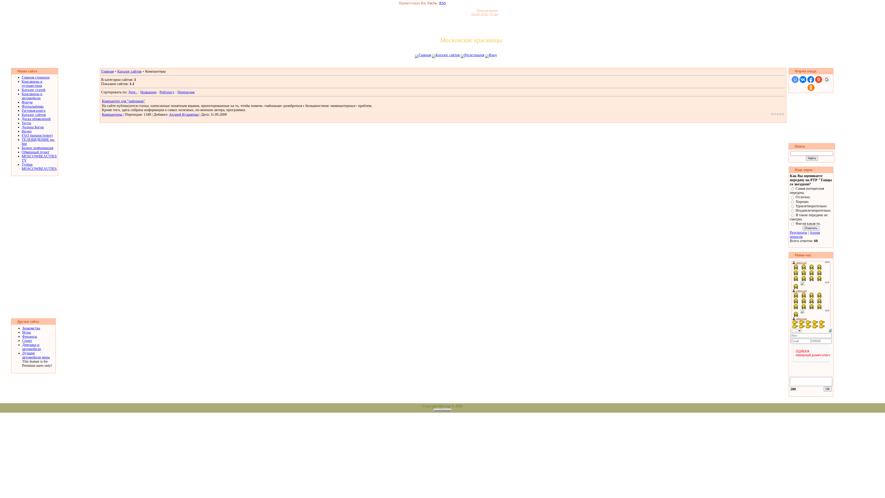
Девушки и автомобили (31, 347)
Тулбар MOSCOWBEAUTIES (39, 167)
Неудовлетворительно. (813, 211)
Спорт (27, 341)
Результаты (798, 232)
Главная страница (36, 77)
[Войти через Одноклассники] (811, 87)
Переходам (186, 92)
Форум (27, 102)
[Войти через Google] (826, 79)
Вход (493, 55)
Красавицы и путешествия (32, 84)
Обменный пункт (35, 152)
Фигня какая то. (808, 223)
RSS (442, 3)
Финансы (29, 336)
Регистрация (474, 55)
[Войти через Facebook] (810, 79)
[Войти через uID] (795, 79)
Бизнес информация (37, 148)
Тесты (26, 123)
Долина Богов (33, 127)
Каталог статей (33, 90)
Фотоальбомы (33, 106)
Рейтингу (166, 92)
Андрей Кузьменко (184, 114)
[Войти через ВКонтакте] (802, 79)
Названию (148, 92)
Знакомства (31, 328)
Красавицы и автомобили (32, 96)
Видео (27, 131)
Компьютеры (112, 114)
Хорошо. (802, 202)
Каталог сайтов (448, 55)
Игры (26, 332)
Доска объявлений (36, 119)
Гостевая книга (33, 111)
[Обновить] (830, 330)
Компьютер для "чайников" (123, 101)
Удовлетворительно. (811, 206)
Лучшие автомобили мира (36, 355)
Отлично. (803, 197)
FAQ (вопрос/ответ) (37, 135)
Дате (132, 92)
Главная (425, 55)
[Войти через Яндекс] (818, 79)
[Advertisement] (442, 64)
